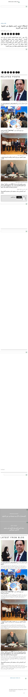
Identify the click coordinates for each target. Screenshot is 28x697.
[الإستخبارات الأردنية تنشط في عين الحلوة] (14, 515)
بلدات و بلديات (3, 23)
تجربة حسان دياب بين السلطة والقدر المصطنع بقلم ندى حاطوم (14, 104)
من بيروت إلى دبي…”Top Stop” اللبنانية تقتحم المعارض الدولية (12, 131)
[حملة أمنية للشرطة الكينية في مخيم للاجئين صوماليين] (14, 528)
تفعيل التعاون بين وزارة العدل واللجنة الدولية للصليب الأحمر (13, 158)
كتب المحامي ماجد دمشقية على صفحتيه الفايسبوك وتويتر (13, 192)
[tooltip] (19, 34)
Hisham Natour (12, 691)
